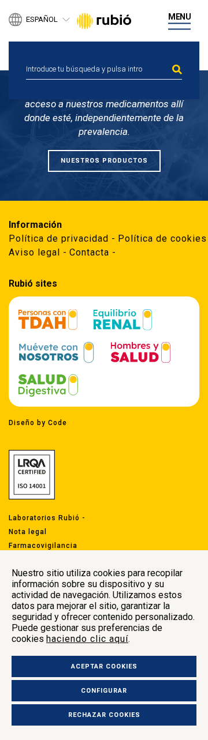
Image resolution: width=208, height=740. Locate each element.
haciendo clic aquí (87, 638)
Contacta (89, 252)
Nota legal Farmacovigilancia (43, 539)
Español (42, 20)
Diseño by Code (38, 423)
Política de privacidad (59, 238)
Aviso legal (34, 252)
